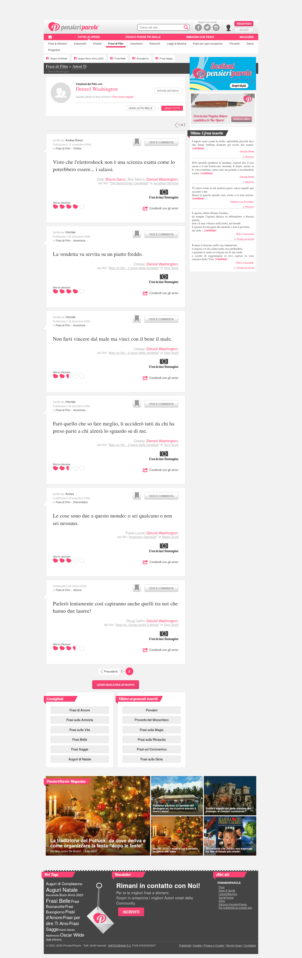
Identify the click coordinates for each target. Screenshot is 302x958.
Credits (197, 945)
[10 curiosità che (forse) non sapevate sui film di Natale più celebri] (230, 836)
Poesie (97, 43)
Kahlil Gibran (67, 930)
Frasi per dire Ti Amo (63, 920)
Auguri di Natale (58, 58)
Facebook (198, 27)
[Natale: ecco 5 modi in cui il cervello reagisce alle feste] (177, 836)
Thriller (77, 148)
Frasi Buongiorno (59, 909)
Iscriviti (131, 912)
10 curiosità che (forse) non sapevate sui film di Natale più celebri (229, 850)
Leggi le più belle (140, 108)
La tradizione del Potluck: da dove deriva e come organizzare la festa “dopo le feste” (98, 843)
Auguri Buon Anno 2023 (90, 58)
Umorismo (136, 43)
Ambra (69, 494)
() (223, 144)
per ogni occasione (208, 43)
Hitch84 (70, 232)
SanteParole (226, 897)
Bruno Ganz (115, 179)
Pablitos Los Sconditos (242, 201)
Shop (222, 901)
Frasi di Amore (79, 710)
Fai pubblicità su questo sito (235, 907)
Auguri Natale (62, 889)
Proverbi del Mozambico (152, 719)
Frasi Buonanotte (62, 904)
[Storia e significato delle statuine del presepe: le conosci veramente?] (230, 795)
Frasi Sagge (166, 58)
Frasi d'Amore (60, 914)
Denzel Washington (97, 88)
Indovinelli (80, 43)
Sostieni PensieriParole (223, 73)
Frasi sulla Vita (79, 729)
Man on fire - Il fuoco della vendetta (134, 268)
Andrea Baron (74, 140)
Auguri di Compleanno (64, 883)
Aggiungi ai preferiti (137, 142)
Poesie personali (245, 239)
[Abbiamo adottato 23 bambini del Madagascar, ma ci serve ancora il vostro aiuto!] (177, 795)
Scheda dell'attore (168, 90)
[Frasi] (50, 38)
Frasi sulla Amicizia (79, 719)
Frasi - (74, 26)
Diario (250, 43)
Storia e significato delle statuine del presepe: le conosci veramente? (228, 809)
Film (115, 43)
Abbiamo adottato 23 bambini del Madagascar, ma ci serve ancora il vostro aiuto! (174, 808)
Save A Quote (227, 890)
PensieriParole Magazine (66, 781)
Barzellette (52, 895)
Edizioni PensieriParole (233, 904)
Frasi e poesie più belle (143, 37)
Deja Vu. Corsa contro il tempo (137, 624)
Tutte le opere (89, 37)
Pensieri (151, 710)
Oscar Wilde (72, 935)
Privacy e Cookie (214, 945)
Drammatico (80, 502)
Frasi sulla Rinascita (152, 739)
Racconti (154, 43)
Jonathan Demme (165, 183)
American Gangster (143, 537)
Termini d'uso (234, 945)
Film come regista (123, 96)
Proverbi (234, 43)
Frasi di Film (63, 148)
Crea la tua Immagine (163, 197)
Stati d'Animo (54, 939)
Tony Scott (171, 268)
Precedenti (111, 671)
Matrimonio (52, 935)
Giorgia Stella (247, 151)
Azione (77, 590)
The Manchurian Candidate (129, 183)
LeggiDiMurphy (228, 894)
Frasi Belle (120, 58)
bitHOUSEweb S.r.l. (120, 945)
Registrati (244, 23)
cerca (177, 28)
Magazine (247, 37)
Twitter (207, 27)
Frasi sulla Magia (151, 729)
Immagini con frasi (200, 37)
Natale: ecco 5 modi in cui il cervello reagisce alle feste (175, 850)
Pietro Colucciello (245, 234)
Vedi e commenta (161, 142)
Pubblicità (185, 945)
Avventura (79, 240)
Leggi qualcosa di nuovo (115, 685)
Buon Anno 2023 (71, 895)
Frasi (57, 43)
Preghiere (54, 50)
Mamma (249, 181)
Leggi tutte (172, 108)
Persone (249, 156)
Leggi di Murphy (176, 43)
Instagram (216, 27)
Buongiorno (143, 58)
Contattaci (250, 945)
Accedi (243, 30)
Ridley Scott (170, 537)
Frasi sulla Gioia (151, 759)
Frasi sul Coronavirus (151, 749)
